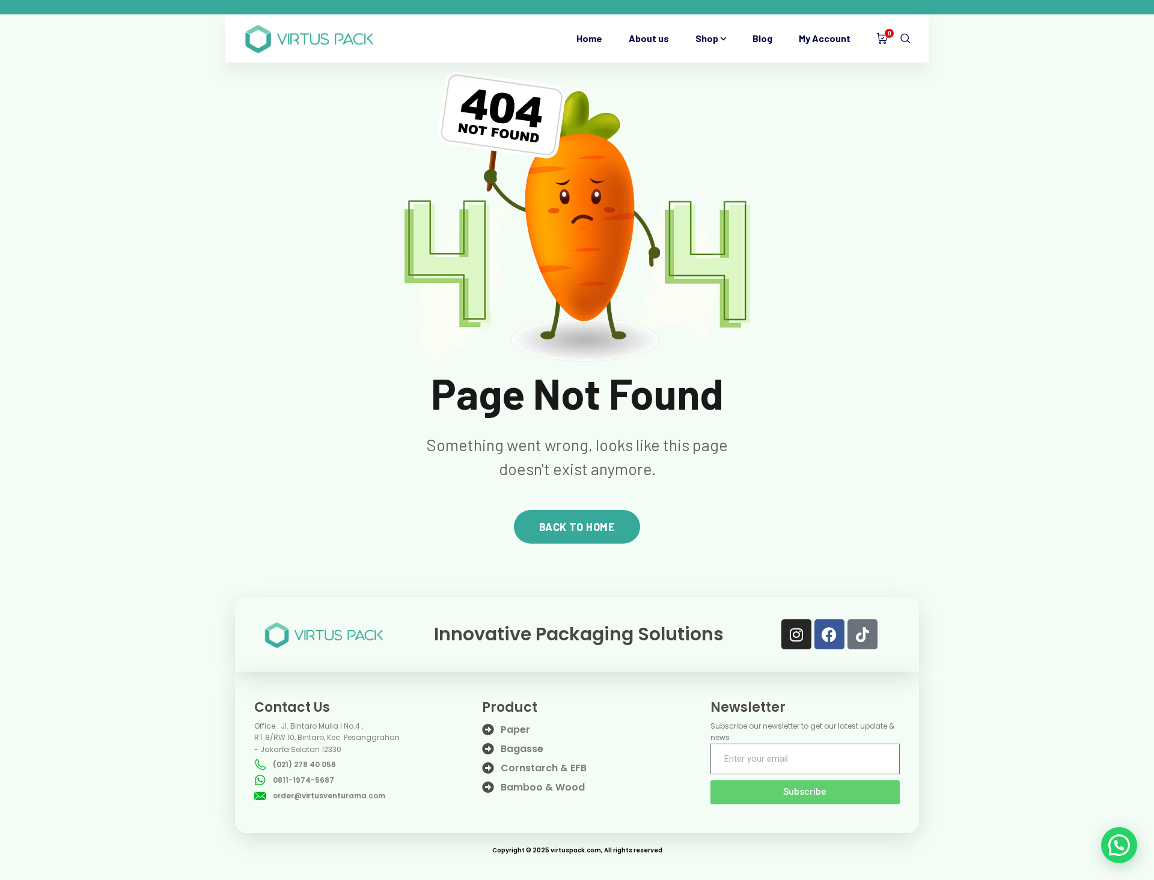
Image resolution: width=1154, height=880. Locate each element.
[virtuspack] (309, 38)
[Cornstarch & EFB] (488, 768)
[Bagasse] (488, 749)
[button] (1119, 845)
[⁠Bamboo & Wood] (488, 787)
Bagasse (522, 749)
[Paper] (488, 730)
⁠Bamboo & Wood (543, 787)
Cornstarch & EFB (544, 768)
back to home (577, 526)
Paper (515, 729)
